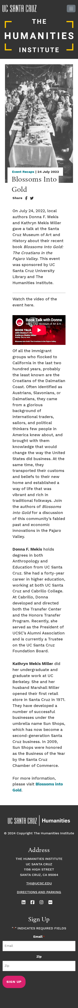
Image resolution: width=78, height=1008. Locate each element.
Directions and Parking (39, 892)
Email (39, 937)
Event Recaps (23, 172)
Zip (39, 957)
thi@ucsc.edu (39, 883)
